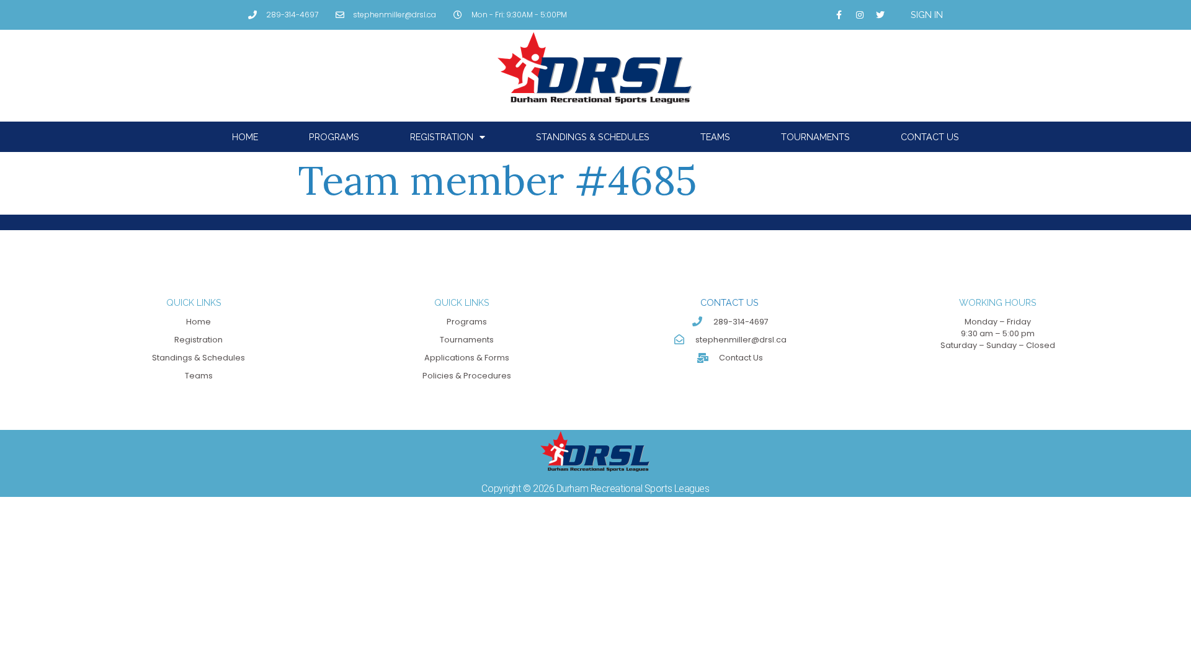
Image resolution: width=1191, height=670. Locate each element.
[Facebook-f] (839, 15)
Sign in (927, 14)
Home (245, 137)
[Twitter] (880, 15)
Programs (334, 137)
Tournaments (815, 137)
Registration (441, 137)
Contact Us (930, 137)
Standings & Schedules (592, 137)
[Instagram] (859, 15)
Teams (715, 137)
